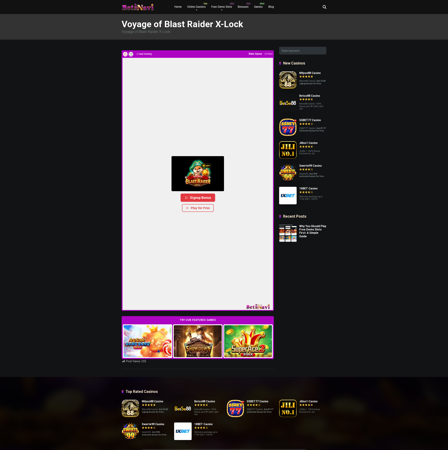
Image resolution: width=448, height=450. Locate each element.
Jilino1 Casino (308, 143)
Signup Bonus (200, 197)
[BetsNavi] (138, 6)
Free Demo (147, 341)
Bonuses (243, 6)
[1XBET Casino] (288, 203)
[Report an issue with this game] (125, 54)
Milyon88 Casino (310, 73)
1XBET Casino (308, 188)
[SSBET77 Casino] (288, 135)
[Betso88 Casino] (288, 110)
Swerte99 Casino (310, 165)
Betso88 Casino (309, 95)
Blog (271, 6)
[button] (198, 173)
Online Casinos (196, 6)
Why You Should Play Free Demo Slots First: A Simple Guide (312, 231)
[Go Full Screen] (131, 54)
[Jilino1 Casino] (288, 157)
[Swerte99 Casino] (288, 180)
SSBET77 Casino (310, 120)
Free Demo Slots (221, 6)
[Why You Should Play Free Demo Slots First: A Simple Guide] (288, 241)
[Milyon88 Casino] (288, 88)
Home (178, 6)
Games (258, 6)
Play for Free (200, 208)
